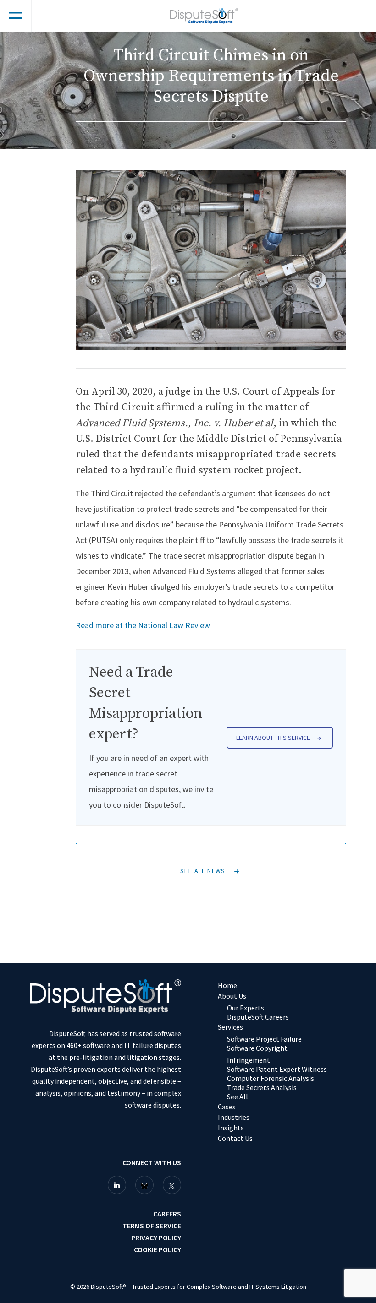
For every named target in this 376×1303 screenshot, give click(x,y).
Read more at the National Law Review (143, 625)
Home (227, 985)
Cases (227, 1106)
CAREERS (167, 1213)
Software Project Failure (264, 1038)
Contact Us (235, 1138)
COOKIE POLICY (157, 1249)
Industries (233, 1117)
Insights (231, 1127)
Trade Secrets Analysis (262, 1087)
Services (230, 1027)
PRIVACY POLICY (156, 1237)
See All (237, 1096)
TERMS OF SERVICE (151, 1225)
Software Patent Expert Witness (277, 1069)
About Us (232, 995)
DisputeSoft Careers (258, 1016)
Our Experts (245, 1007)
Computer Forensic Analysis (270, 1078)
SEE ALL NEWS (203, 871)
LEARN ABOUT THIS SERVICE (273, 737)
